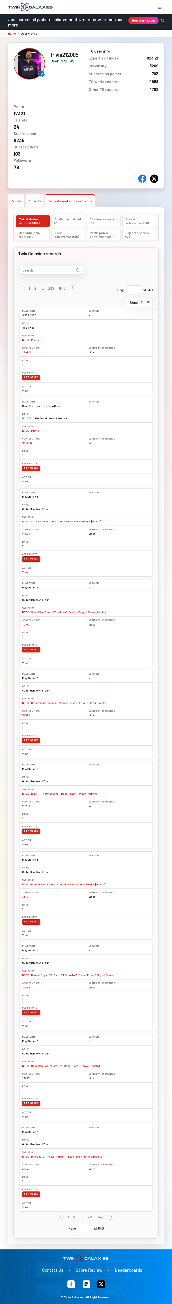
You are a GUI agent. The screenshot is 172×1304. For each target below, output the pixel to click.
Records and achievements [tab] (69, 201)
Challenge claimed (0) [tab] (67, 221)
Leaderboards (128, 1270)
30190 (25, 624)
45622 (26, 533)
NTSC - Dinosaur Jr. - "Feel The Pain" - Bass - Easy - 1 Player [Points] (62, 1156)
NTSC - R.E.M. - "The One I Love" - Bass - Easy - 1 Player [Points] (59, 793)
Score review (89, 1270)
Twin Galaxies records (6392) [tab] (29, 221)
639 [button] (51, 288)
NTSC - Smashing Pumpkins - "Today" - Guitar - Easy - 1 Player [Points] (64, 702)
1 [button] (29, 288)
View (25, 390)
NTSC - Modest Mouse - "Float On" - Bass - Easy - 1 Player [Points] (61, 1065)
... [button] (42, 288)
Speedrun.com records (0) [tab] (29, 235)
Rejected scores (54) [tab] (137, 235)
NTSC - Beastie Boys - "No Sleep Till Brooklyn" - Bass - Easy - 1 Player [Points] (68, 975)
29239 (26, 805)
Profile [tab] (16, 201)
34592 (26, 715)
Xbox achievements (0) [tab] (66, 235)
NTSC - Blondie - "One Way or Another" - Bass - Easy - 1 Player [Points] (63, 884)
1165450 (27, 442)
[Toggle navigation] (160, 7)
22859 (26, 987)
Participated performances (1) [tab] (102, 235)
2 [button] (35, 288)
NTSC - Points (30, 339)
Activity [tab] (34, 201)
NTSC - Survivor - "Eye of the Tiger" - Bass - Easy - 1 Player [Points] (61, 521)
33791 (25, 896)
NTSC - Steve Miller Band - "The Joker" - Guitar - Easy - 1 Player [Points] (63, 612)
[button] (72, 288)
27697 (26, 1078)
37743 (26, 1168)
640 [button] (62, 288)
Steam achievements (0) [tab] (137, 221)
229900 (27, 352)
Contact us (52, 1270)
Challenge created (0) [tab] (103, 221)
